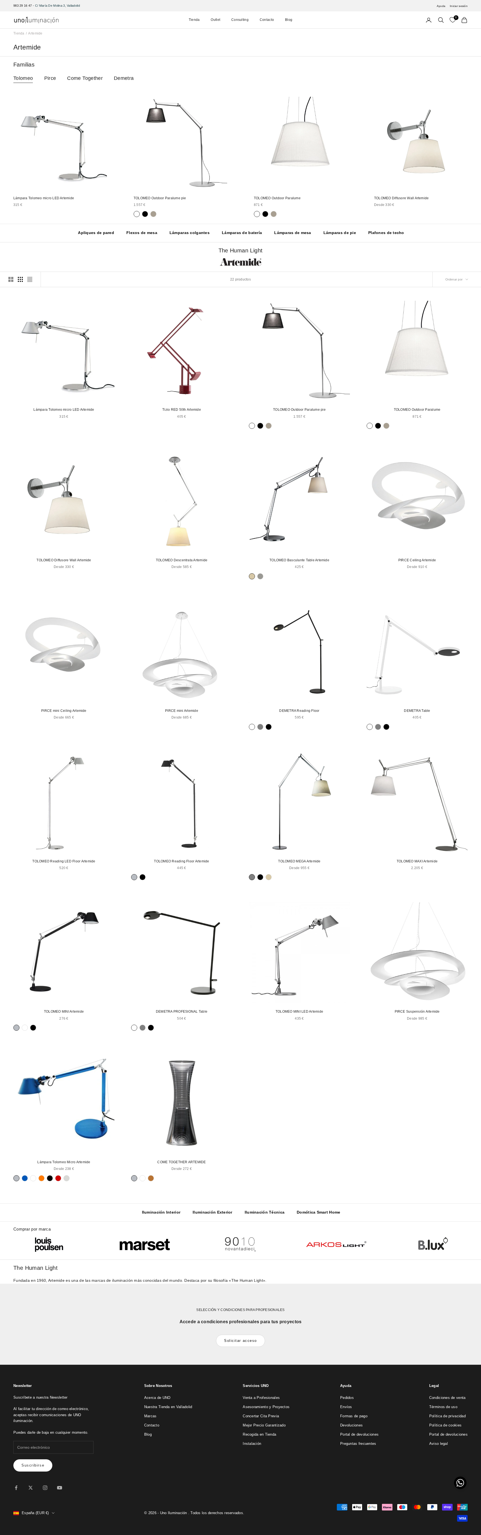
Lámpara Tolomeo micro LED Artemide (43, 198)
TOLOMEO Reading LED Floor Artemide (63, 861)
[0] (452, 20)
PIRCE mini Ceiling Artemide (63, 711)
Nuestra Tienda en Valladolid (168, 1407)
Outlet (215, 20)
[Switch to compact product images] (29, 279)
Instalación (252, 1443)
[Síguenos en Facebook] (16, 1487)
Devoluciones (351, 1425)
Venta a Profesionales (261, 1398)
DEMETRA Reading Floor (299, 711)
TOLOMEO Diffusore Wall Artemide (401, 198)
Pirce (50, 78)
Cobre (151, 1178)
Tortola (153, 214)
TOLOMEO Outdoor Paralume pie (160, 198)
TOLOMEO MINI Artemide (64, 1012)
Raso (260, 576)
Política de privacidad (447, 1416)
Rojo (58, 1178)
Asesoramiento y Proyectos (266, 1407)
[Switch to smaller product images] (20, 279)
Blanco (137, 214)
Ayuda (441, 6)
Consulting (240, 20)
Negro (145, 214)
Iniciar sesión (459, 6)
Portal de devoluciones (359, 1434)
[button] (460, 1483)
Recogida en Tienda (259, 1434)
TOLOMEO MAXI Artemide (417, 861)
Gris (260, 727)
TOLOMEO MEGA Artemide (299, 861)
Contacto (267, 20)
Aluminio (134, 877)
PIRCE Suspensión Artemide (417, 1012)
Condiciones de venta (447, 1398)
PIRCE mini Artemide (181, 711)
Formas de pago (353, 1416)
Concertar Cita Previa (261, 1416)
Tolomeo (23, 78)
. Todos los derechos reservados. (216, 1513)
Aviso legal (438, 1443)
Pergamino (252, 576)
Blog (288, 20)
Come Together (85, 78)
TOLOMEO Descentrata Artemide (182, 560)
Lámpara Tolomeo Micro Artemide (63, 1162)
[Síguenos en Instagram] (45, 1487)
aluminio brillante (66, 1178)
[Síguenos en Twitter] (30, 1487)
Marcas (150, 1416)
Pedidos (347, 1398)
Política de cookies (445, 1425)
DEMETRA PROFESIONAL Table (181, 1012)
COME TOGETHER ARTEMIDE (181, 1162)
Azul (25, 1178)
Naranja (41, 1178)
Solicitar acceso (240, 1341)
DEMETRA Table (417, 711)
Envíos (346, 1407)
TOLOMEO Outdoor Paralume (277, 198)
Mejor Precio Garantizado (264, 1425)
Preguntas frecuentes (358, 1443)
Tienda (194, 20)
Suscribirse (32, 1465)
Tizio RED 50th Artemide (181, 410)
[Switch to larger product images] (10, 279)
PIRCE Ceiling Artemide (417, 560)
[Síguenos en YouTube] (59, 1487)
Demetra (124, 78)
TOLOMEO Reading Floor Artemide (181, 861)
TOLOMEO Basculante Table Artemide (299, 560)
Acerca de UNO (157, 1398)
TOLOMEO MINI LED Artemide (299, 1012)
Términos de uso (443, 1407)
